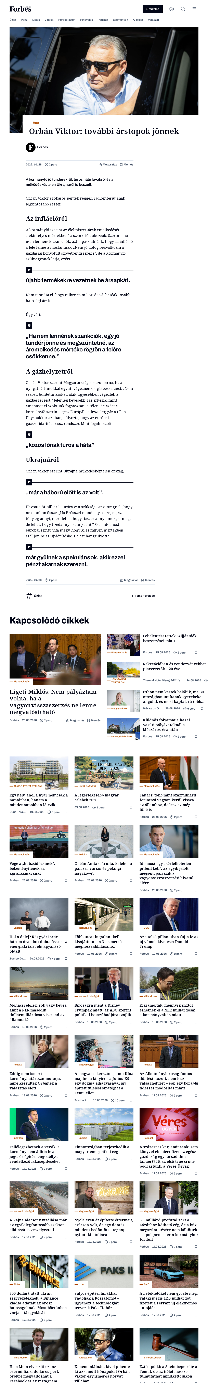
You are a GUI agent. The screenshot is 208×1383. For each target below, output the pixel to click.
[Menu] (194, 9)
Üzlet (13, 19)
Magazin (153, 19)
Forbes (14, 720)
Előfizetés (152, 9)
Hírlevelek (86, 19)
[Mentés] (196, 652)
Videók (49, 19)
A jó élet (138, 19)
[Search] (183, 9)
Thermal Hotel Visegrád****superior (163, 680)
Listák (36, 19)
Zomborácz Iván (18, 958)
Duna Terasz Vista (18, 812)
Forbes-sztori (66, 19)
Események (120, 19)
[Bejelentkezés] (172, 9)
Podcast (103, 19)
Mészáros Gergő (152, 708)
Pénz (24, 19)
